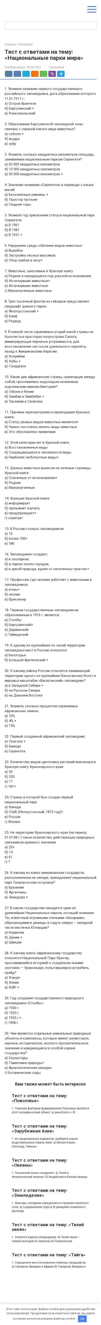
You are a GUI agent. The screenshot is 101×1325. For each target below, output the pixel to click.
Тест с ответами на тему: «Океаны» (39, 1162)
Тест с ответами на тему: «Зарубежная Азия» (39, 1128)
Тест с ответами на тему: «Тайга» (48, 1254)
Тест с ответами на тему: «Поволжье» (39, 1098)
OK (82, 1319)
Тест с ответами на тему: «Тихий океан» (48, 1227)
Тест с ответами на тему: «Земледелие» (39, 1193)
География (56, 67)
